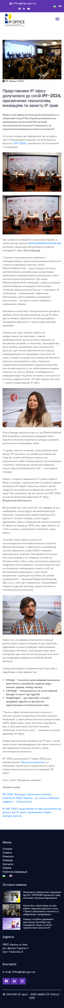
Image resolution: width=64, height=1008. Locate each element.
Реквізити (8, 856)
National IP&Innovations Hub (44, 243)
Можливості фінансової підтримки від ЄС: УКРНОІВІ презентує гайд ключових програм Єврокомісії (42, 895)
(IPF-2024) (20, 143)
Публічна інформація (15, 872)
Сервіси (7, 852)
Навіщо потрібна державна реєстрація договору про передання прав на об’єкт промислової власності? (38, 923)
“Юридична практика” (33, 762)
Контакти (8, 864)
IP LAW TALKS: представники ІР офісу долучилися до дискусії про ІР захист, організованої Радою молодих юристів (32, 812)
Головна (7, 849)
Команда (8, 860)
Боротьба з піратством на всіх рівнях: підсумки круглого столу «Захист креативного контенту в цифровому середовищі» (41, 910)
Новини (7, 868)
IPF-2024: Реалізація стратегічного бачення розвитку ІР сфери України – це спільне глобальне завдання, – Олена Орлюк (31, 798)
